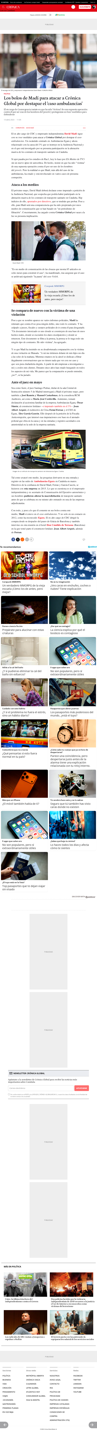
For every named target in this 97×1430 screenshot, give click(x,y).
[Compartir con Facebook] (13, 539)
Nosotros (54, 1376)
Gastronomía (9, 1404)
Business (7, 1380)
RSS (51, 1388)
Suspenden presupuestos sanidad (52, 2)
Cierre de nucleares (16, 2)
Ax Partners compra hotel (32, 2)
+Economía (8, 1400)
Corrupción (20, 128)
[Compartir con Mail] (27, 539)
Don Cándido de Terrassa (60, 525)
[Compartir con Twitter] (18, 539)
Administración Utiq (60, 1420)
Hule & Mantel (33, 1400)
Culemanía (31, 1384)
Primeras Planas (10, 1408)
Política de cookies (59, 1400)
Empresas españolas (59, 1408)
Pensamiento (9, 1392)
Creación (7, 1388)
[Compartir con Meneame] (22, 539)
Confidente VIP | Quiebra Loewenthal (76, 2)
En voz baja (8, 1412)
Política (7, 94)
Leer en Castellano (7, 10)
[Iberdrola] (60, 15)
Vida (5, 1384)
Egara (41, 517)
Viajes (5, 1396)
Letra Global (32, 1388)
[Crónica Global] (39, 6)
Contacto (54, 1384)
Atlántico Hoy (33, 1392)
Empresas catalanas (59, 1404)
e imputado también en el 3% (57, 406)
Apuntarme (81, 1088)
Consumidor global (35, 1396)
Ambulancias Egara (44, 481)
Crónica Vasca (33, 1380)
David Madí (30, 128)
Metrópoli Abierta (35, 1376)
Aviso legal (55, 1380)
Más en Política (12, 1266)
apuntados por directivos (39, 201)
